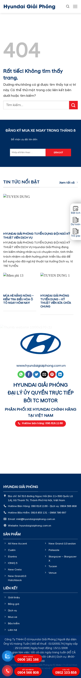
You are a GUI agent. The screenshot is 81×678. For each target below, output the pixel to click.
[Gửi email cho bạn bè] (44, 374)
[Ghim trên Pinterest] (52, 374)
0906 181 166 (28, 659)
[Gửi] (73, 105)
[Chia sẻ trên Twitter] (36, 374)
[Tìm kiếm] (67, 6)
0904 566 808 (28, 672)
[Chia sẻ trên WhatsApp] (21, 374)
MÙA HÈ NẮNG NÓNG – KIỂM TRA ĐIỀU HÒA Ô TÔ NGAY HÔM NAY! (18, 299)
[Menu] (75, 6)
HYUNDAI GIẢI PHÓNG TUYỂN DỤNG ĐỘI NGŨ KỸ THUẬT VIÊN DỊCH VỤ (36, 235)
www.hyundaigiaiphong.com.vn (41, 365)
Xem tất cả (67, 182)
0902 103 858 (65, 672)
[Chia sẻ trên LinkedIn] (60, 374)
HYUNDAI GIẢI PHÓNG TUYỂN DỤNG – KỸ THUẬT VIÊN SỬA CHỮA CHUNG (55, 301)
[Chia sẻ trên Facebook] (28, 374)
